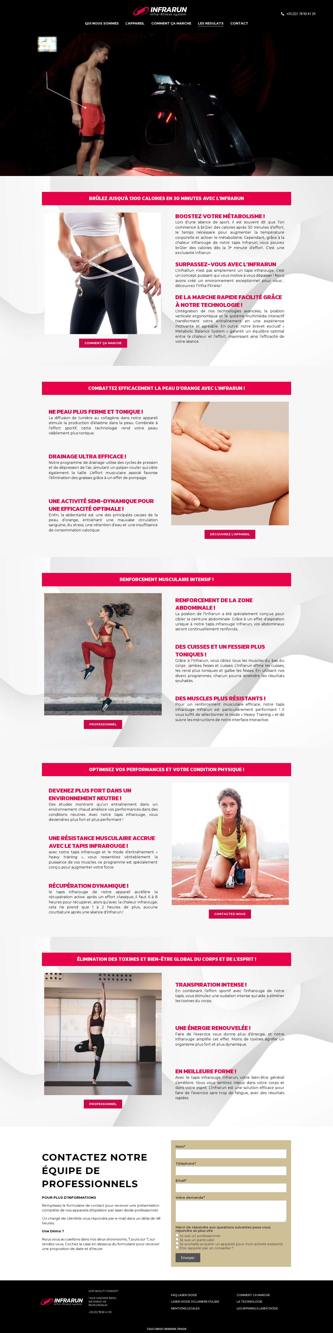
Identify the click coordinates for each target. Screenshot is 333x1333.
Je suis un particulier (196, 1240)
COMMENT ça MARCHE (171, 23)
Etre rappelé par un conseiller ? (206, 1248)
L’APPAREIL (135, 23)
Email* (181, 1181)
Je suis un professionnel (199, 1236)
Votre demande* (190, 1198)
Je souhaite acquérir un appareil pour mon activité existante (231, 1244)
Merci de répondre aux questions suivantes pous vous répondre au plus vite (223, 1229)
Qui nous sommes (102, 23)
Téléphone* (186, 1164)
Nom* (181, 1147)
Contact (239, 23)
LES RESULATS (211, 23)
